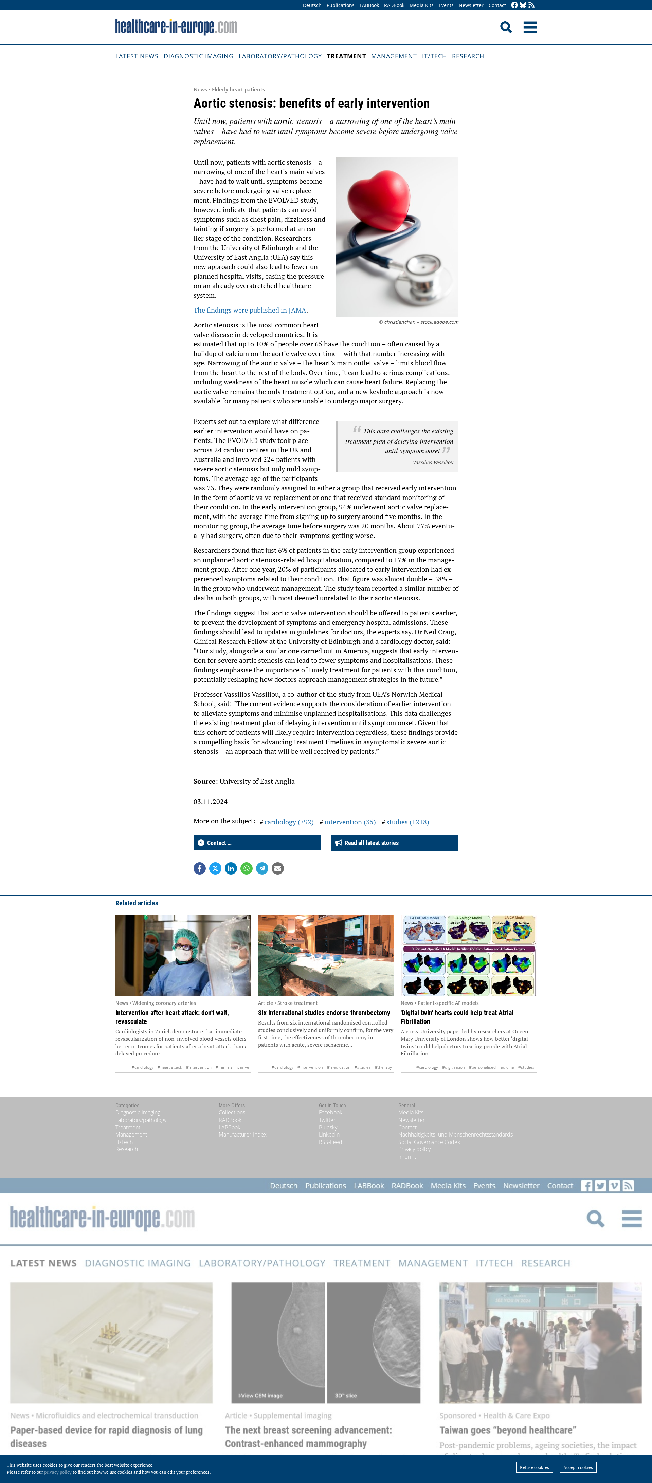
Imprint (407, 1156)
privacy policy (58, 1472)
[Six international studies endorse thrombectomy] (326, 955)
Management (394, 56)
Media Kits (422, 5)
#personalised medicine (491, 1067)
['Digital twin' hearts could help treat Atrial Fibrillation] (469, 955)
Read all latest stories (370, 842)
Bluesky (328, 1127)
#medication (338, 1067)
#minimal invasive (232, 1067)
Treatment (346, 56)
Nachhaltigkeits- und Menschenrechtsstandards (455, 1134)
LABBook (369, 5)
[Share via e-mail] (278, 868)
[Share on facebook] (200, 868)
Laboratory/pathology (280, 56)
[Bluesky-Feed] (523, 5)
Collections (232, 1112)
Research (468, 56)
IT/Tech (434, 56)
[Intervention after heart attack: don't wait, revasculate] (183, 955)
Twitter (327, 1120)
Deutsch (312, 5)
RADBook (394, 5)
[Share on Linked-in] (231, 868)
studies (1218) (407, 821)
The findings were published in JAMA (250, 310)
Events (446, 5)
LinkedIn (329, 1134)
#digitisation (453, 1067)
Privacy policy (414, 1149)
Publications (341, 5)
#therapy (383, 1067)
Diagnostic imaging (199, 56)
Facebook (330, 1112)
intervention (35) (350, 821)
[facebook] (514, 5)
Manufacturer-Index (243, 1134)
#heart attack (170, 1067)
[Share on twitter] (215, 868)
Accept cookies (578, 1467)
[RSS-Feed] (531, 5)
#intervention (199, 1067)
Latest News (137, 56)
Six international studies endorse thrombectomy (324, 1013)
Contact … (218, 842)
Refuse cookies (534, 1467)
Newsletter (471, 5)
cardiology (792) (289, 821)
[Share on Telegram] (262, 868)
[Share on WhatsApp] (246, 868)
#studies (363, 1067)
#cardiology (142, 1067)
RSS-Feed (330, 1142)
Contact (497, 5)
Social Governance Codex (429, 1142)
